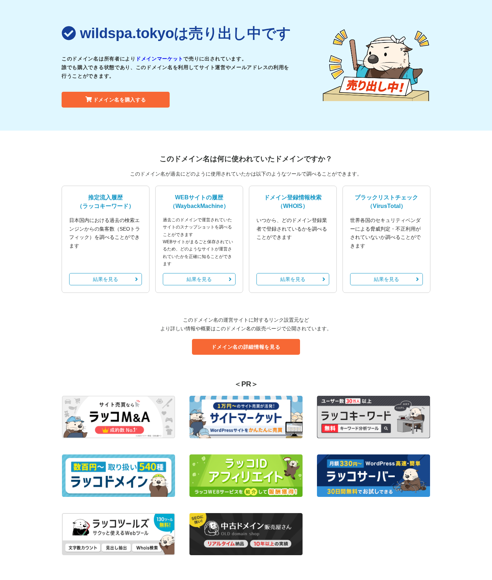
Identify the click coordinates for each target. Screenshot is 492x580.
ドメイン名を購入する (119, 100)
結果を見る (105, 279)
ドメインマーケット (159, 59)
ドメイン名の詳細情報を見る (245, 347)
